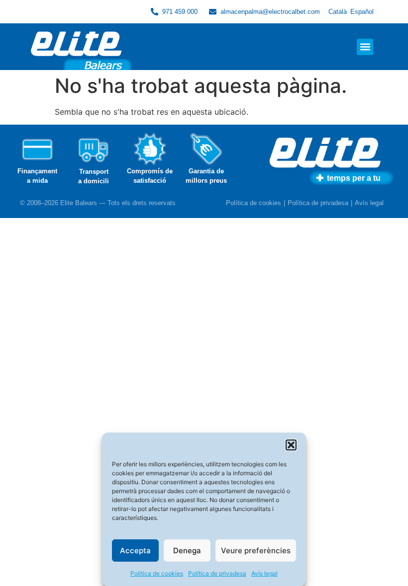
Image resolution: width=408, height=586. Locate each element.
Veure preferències (256, 550)
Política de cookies (156, 573)
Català (337, 11)
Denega (187, 550)
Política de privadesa (217, 573)
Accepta (135, 550)
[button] (291, 445)
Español (362, 11)
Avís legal (264, 573)
